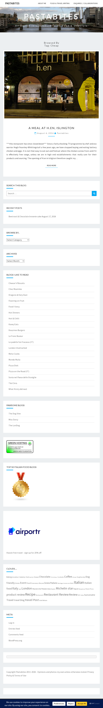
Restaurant (39, 595)
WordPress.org (15, 640)
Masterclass (46, 589)
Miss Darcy (13, 419)
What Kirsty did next (18, 389)
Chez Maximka (15, 289)
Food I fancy (14, 306)
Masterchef (37, 589)
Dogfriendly (81, 577)
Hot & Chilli (14, 318)
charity (31, 577)
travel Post (32, 600)
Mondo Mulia (14, 359)
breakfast (15, 577)
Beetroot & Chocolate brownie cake (25, 216)
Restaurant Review (56, 594)
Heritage (60, 583)
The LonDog (14, 425)
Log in (11, 622)
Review (73, 594)
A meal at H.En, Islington (51, 128)
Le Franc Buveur (16, 336)
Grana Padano (50, 582)
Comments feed (16, 634)
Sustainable (89, 594)
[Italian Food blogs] (20, 487)
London (27, 588)
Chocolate (44, 576)
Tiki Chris (13, 383)
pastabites (63, 133)
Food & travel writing (60, 3)
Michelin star (64, 588)
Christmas (54, 577)
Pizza (91, 589)
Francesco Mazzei (37, 583)
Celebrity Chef (24, 577)
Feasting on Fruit (16, 300)
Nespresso (82, 589)
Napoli (75, 589)
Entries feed (14, 628)
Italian (79, 582)
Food (29, 583)
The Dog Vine (15, 413)
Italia (71, 583)
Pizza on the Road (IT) (19, 371)
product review (15, 594)
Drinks (17, 583)
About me (42, 3)
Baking (9, 577)
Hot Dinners (14, 312)
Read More (52, 165)
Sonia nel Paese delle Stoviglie (22, 377)
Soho (82, 595)
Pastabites (12, 3)
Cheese (36, 577)
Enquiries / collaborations (86, 3)
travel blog (19, 600)
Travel (10, 600)
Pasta (87, 589)
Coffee (68, 576)
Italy (15, 588)
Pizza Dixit (13, 365)
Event (23, 582)
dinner (74, 577)
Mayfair (53, 589)
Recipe (30, 594)
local (20, 589)
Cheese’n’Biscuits (17, 283)
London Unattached (18, 348)
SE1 (79, 595)
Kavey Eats (14, 324)
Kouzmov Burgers (17, 330)
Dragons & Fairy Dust (18, 295)
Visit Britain (43, 600)
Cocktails (60, 577)
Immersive (66, 583)
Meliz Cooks (14, 353)
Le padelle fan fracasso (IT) (21, 342)
